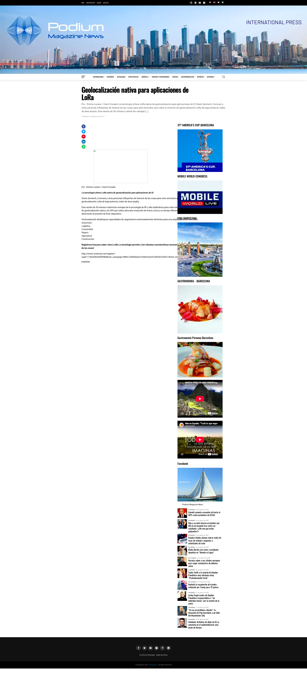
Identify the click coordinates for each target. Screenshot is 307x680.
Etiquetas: (86, 262)
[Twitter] (195, 2)
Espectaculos (133, 77)
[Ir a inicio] (153, 39)
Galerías (99, 3)
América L (145, 77)
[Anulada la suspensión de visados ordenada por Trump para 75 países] (182, 585)
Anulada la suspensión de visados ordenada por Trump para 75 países (203, 586)
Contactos (106, 3)
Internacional (98, 77)
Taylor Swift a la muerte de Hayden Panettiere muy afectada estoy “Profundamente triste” (203, 575)
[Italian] (222, 2)
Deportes (200, 77)
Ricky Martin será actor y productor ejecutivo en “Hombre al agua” (203, 551)
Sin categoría (192, 558)
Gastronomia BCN (187, 77)
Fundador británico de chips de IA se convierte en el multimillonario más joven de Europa (203, 624)
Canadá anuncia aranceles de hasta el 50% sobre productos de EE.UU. (204, 513)
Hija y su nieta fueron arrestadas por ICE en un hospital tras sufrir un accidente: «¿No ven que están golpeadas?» (204, 527)
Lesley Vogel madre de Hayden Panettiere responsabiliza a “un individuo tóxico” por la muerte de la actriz (203, 599)
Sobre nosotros (90, 3)
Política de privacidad (147, 655)
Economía (110, 77)
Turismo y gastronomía (160, 77)
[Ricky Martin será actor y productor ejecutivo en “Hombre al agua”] (182, 550)
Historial (210, 77)
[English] (214, 2)
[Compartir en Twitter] (84, 132)
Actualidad (121, 77)
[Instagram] (204, 2)
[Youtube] (199, 2)
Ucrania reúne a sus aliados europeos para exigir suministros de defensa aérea (204, 563)
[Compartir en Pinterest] (84, 137)
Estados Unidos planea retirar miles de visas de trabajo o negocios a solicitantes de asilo (204, 540)
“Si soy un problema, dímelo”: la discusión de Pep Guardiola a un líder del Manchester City (204, 612)
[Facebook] (191, 2)
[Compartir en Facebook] (84, 126)
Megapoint (153, 665)
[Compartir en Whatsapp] (84, 147)
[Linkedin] (168, 648)
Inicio (83, 3)
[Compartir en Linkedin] (84, 142)
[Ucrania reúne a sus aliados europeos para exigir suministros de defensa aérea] (182, 561)
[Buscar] (223, 77)
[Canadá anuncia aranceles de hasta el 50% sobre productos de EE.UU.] (182, 513)
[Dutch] (210, 2)
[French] (218, 2)
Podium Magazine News (192, 504)
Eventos (175, 77)
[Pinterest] (162, 648)
